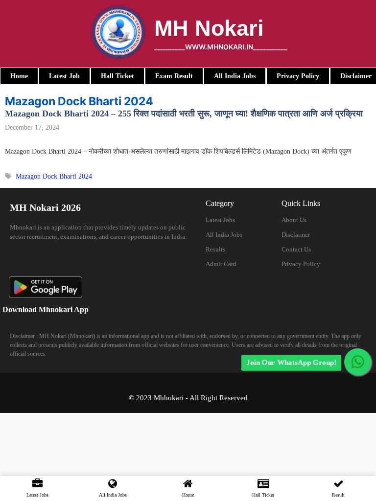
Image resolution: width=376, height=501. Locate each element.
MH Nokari (209, 28)
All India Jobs (224, 234)
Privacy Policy (301, 264)
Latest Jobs (220, 220)
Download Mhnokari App (45, 309)
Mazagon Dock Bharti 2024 (54, 176)
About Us (294, 220)
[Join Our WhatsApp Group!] (357, 361)
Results (215, 249)
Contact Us (296, 249)
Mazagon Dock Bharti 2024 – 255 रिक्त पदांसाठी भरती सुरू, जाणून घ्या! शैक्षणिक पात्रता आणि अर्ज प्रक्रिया (184, 113)
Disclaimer (296, 234)
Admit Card (221, 264)
